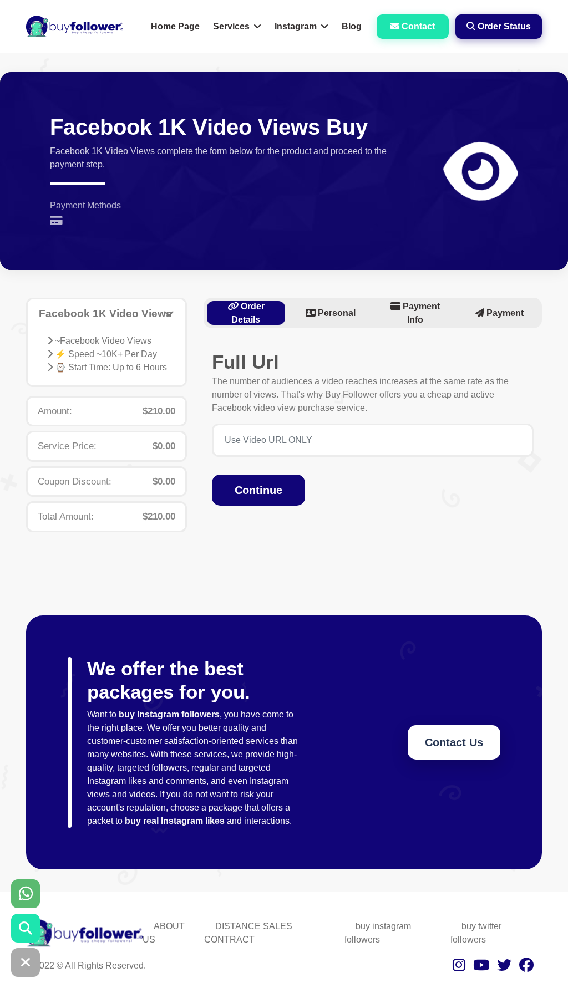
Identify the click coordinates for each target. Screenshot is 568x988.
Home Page (175, 26)
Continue (258, 490)
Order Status (503, 26)
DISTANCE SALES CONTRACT (248, 932)
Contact (417, 26)
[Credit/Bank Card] (59, 221)
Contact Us (454, 742)
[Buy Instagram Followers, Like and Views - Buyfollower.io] (74, 25)
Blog (352, 26)
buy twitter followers (475, 932)
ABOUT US (164, 932)
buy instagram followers (377, 932)
